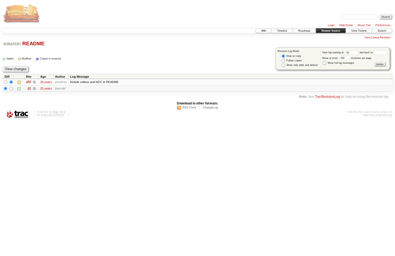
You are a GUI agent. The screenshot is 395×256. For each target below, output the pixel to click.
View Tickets (359, 30)
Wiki (263, 30)
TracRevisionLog (327, 96)
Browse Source (330, 30)
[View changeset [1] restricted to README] (34, 88)
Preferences (382, 25)
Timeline (282, 30)
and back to (367, 52)
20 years (46, 82)
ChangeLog (210, 107)
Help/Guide (346, 25)
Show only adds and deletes (302, 65)
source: (12, 43)
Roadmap (304, 30)
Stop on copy (293, 56)
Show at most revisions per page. (347, 58)
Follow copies (294, 60)
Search (382, 30)
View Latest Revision (377, 37)
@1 (29, 88)
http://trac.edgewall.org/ (377, 114)
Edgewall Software (52, 114)
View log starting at (333, 52)
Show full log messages (340, 63)
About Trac (364, 25)
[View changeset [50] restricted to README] (34, 82)
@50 (28, 82)
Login (331, 25)
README (33, 43)
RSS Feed (189, 107)
